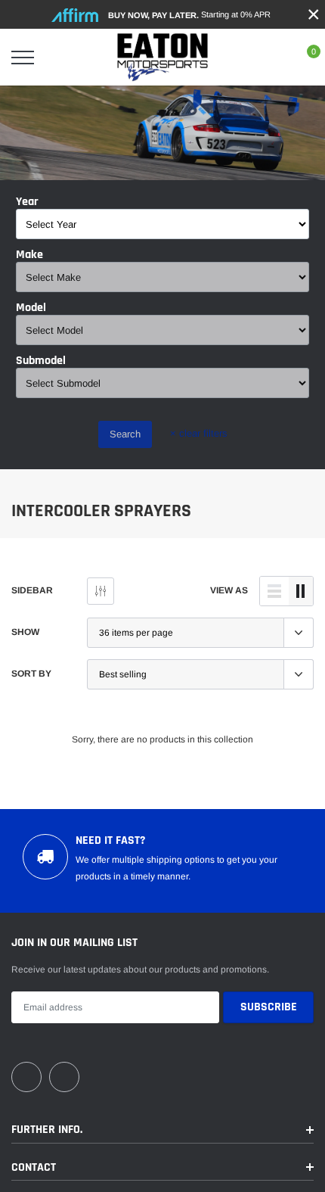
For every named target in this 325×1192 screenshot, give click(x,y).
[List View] (274, 591)
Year (27, 202)
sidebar (32, 590)
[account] (269, 57)
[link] (26, 1077)
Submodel (41, 361)
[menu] (22, 57)
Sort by (31, 673)
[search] (60, 57)
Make (29, 255)
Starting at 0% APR (189, 15)
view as (229, 590)
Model (31, 308)
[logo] (162, 57)
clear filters (199, 433)
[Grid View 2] (301, 591)
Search (125, 434)
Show (25, 632)
